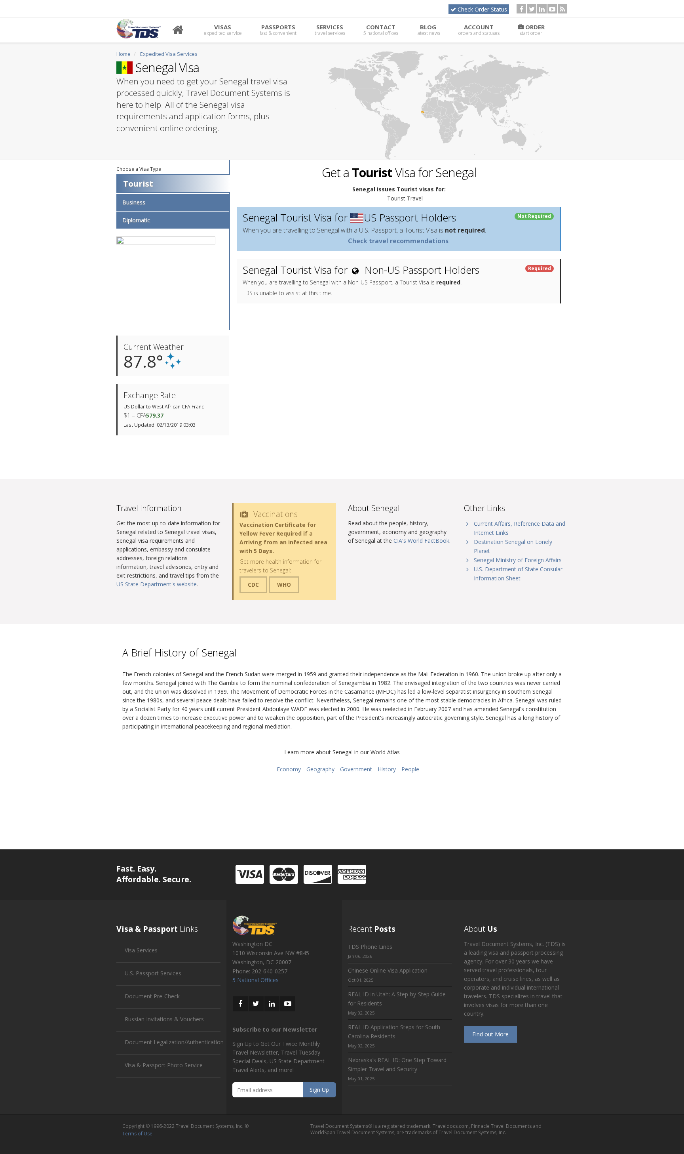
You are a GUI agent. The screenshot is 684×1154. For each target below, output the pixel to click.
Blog (428, 29)
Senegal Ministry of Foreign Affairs (518, 560)
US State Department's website (156, 584)
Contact (380, 29)
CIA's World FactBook (421, 540)
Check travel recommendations (398, 241)
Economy (289, 769)
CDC (253, 584)
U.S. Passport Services (153, 973)
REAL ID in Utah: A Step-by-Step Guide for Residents (397, 998)
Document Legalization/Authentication (174, 1042)
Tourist (138, 183)
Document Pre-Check (152, 996)
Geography (320, 769)
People (410, 769)
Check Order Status (482, 9)
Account (479, 29)
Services (330, 29)
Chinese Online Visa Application (388, 970)
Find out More (490, 1034)
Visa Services (141, 950)
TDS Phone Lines (370, 946)
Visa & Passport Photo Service (164, 1065)
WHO (284, 584)
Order (532, 29)
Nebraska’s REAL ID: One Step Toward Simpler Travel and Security (397, 1064)
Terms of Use (137, 1133)
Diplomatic (136, 220)
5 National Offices (255, 980)
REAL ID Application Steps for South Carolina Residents (394, 1031)
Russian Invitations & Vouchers (164, 1019)
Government (356, 769)
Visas (223, 29)
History (387, 769)
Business (133, 202)
